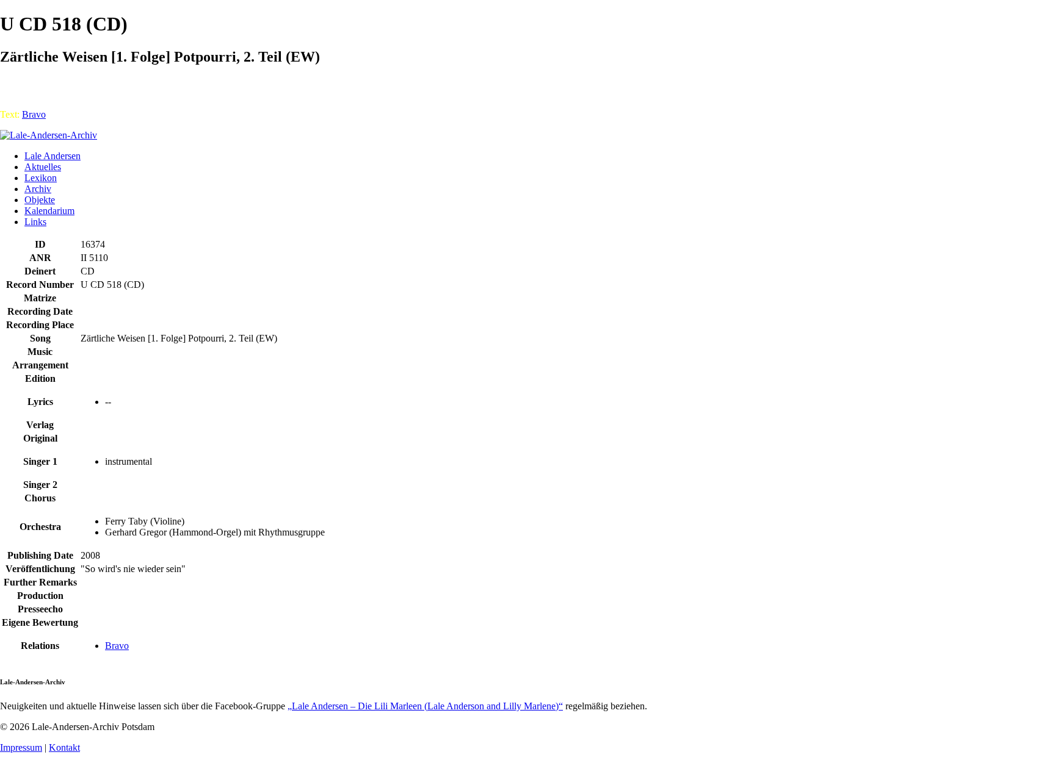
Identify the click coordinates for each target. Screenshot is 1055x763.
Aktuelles (42, 167)
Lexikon (40, 178)
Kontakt (64, 747)
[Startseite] (48, 135)
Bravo (34, 114)
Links (35, 222)
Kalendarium (49, 211)
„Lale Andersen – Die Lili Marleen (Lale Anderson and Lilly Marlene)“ (425, 706)
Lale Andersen (52, 156)
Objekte (39, 200)
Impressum (21, 747)
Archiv (37, 189)
